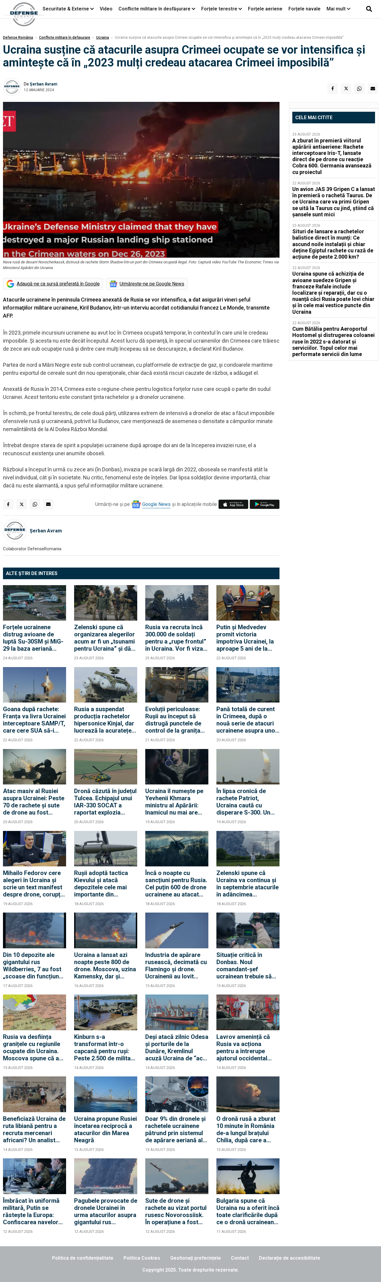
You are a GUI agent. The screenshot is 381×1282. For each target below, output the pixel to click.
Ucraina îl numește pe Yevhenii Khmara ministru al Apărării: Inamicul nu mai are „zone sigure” (174, 801)
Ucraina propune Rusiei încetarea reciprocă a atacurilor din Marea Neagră (105, 1129)
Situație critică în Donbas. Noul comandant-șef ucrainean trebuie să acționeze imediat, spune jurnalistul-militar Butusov (244, 965)
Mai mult (337, 9)
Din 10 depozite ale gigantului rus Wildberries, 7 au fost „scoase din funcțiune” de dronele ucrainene (34, 965)
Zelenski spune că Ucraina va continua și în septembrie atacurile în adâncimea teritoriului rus (247, 883)
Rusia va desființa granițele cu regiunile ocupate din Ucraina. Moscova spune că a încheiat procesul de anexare (31, 1047)
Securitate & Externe (66, 9)
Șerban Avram (43, 84)
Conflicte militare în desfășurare (154, 9)
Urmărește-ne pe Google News (152, 284)
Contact (240, 1258)
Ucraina (102, 37)
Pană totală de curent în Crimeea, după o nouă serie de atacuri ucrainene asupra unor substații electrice (246, 720)
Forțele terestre (219, 9)
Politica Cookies (142, 1258)
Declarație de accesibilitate (289, 1258)
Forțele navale (304, 9)
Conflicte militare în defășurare (64, 37)
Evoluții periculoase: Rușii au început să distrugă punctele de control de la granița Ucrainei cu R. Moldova (176, 720)
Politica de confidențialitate (82, 1258)
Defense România (18, 37)
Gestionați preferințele (195, 1258)
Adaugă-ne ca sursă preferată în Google (58, 284)
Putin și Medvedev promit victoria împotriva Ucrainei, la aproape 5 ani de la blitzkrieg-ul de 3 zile (245, 638)
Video (106, 9)
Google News (156, 504)
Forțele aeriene (265, 9)
